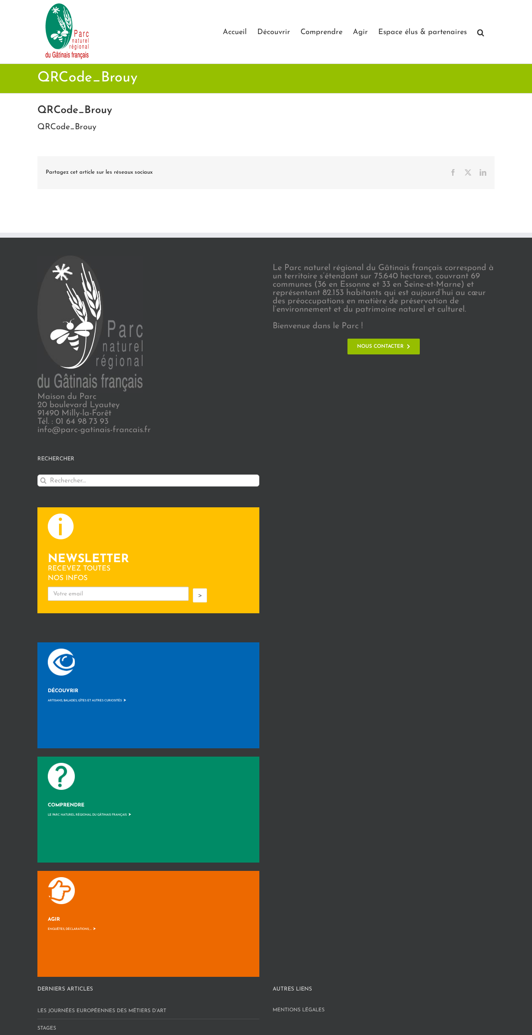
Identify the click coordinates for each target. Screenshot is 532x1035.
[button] (480, 32)
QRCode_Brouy (66, 127)
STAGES (46, 1028)
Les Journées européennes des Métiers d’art (101, 1010)
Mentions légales (299, 1010)
